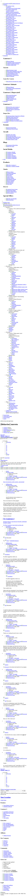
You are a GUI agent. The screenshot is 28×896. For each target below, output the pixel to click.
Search (4, 418)
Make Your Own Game (8, 813)
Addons (11, 172)
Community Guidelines (8, 856)
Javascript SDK (12, 99)
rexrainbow (7, 554)
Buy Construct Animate (14, 166)
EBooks (11, 174)
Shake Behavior (4, 460)
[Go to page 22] (7, 454)
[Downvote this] (21, 477)
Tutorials (11, 89)
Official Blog (15, 145)
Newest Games (12, 135)
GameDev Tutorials (7, 853)
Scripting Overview (14, 63)
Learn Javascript (6, 826)
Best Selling (13, 190)
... (6, 444)
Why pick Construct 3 (15, 107)
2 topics (10, 476)
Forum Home (13, 127)
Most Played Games (16, 137)
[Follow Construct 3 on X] (9, 154)
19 (6, 445)
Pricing (4, 814)
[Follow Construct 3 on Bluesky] (11, 155)
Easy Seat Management (8, 824)
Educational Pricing (13, 118)
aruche (2, 466)
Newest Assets (14, 189)
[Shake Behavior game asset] (1, 459)
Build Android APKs (15, 72)
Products (5, 4)
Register (5, 202)
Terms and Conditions (8, 885)
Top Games (12, 134)
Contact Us (8, 410)
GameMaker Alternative (8, 811)
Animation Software (7, 806)
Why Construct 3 (7, 823)
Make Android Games (22, 289)
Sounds (14, 179)
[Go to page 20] (8, 442)
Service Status (6, 890)
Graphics (12, 178)
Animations (13, 173)
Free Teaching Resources (8, 825)
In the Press (5, 844)
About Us (5, 840)
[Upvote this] (10, 477)
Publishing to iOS (14, 73)
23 (6, 450)
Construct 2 (15, 310)
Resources (5, 55)
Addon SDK (13, 65)
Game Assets (6, 850)
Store (4, 159)
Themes (12, 181)
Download (14, 95)
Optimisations (16, 75)
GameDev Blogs (6, 854)
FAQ (10, 110)
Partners (5, 828)
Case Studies (6, 817)
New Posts (11, 146)
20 (6, 447)
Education (5, 101)
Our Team (5, 842)
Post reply (3, 434)
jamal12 (6, 664)
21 (6, 448)
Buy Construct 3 (12, 165)
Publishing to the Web (17, 71)
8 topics (10, 640)
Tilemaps (11, 182)
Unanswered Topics (7, 416)
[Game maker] (11, 204)
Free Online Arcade (7, 855)
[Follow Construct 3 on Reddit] (10, 152)
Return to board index (11, 789)
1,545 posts (16, 569)
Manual (12, 61)
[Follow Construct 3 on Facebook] (11, 157)
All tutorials (11, 76)
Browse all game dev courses (15, 81)
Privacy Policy (6, 886)
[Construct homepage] (11, 3)
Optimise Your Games (22, 291)
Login (8, 202)
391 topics (11, 569)
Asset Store (8, 361)
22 (6, 449)
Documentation (6, 815)
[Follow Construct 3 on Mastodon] (11, 158)
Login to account (13, 411)
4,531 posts (16, 531)
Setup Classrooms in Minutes (18, 116)
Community (5, 122)
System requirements (16, 62)
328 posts (15, 476)
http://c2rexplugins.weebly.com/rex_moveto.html (13, 481)
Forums (8, 375)
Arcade (7, 386)
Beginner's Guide (13, 70)
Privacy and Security (15, 109)
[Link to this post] (9, 478)
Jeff (5, 537)
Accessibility (6, 888)
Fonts (10, 175)
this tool (7, 667)
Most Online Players (14, 138)
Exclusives (11, 193)
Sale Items (11, 200)
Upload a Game (13, 139)
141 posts (15, 489)
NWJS (13, 96)
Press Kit (5, 843)
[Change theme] (12, 412)
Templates (12, 180)
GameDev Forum (7, 852)
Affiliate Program (7, 835)
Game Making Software (8, 805)
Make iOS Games (22, 290)
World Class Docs (14, 117)
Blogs (7, 401)
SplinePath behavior (14, 540)
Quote (13, 479)
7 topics (10, 489)
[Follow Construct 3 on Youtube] (11, 153)
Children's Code (6, 887)
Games (11, 176)
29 (6, 453)
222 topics (11, 531)
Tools (10, 184)
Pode (8, 540)
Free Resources (15, 108)
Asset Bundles (13, 198)
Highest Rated (13, 191)
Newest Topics (14, 128)
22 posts (15, 640)
